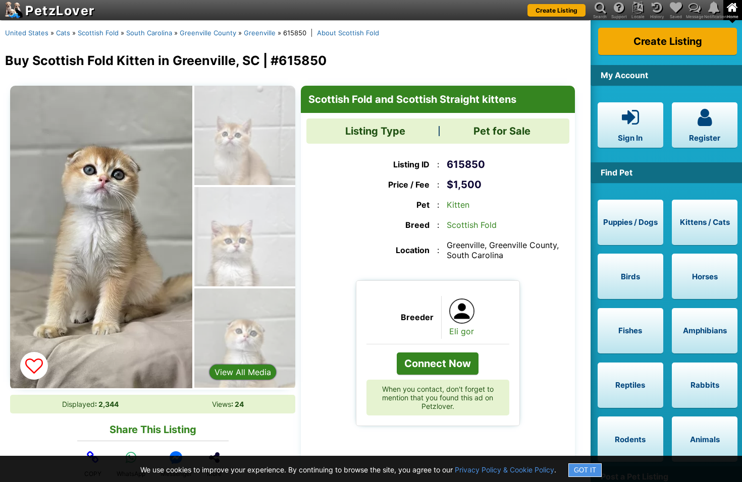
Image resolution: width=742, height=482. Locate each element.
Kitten (458, 205)
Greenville (260, 33)
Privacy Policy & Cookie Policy (504, 469)
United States (26, 33)
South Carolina (149, 33)
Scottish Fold (98, 33)
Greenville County (208, 33)
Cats (63, 33)
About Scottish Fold (348, 33)
